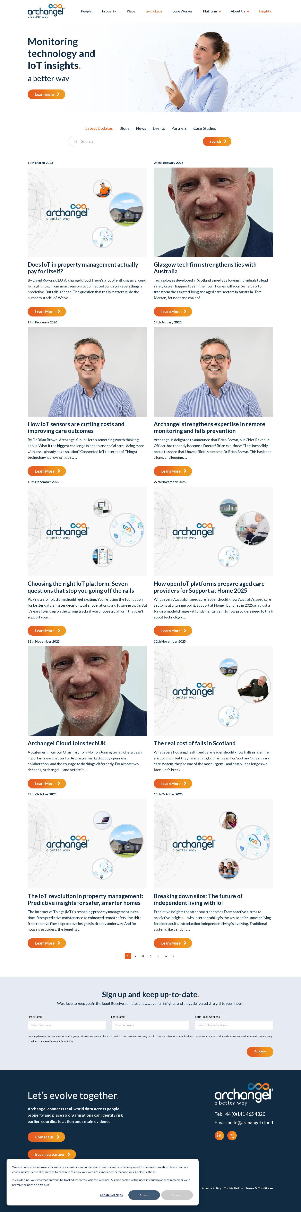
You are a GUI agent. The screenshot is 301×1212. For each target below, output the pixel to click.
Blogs (124, 128)
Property (109, 11)
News (141, 128)
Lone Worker (182, 11)
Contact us (44, 1137)
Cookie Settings (111, 1195)
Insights (265, 11)
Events (159, 128)
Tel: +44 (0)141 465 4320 (240, 1114)
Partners (179, 128)
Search (215, 141)
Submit (260, 1052)
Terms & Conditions (259, 1188)
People (86, 11)
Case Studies (204, 128)
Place (131, 11)
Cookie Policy (233, 1188)
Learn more (44, 94)
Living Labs (154, 11)
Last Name (118, 1017)
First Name (35, 1017)
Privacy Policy (211, 1188)
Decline (177, 1195)
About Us (238, 11)
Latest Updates (99, 128)
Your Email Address (207, 1017)
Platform (210, 11)
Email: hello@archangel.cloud (244, 1122)
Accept (144, 1195)
